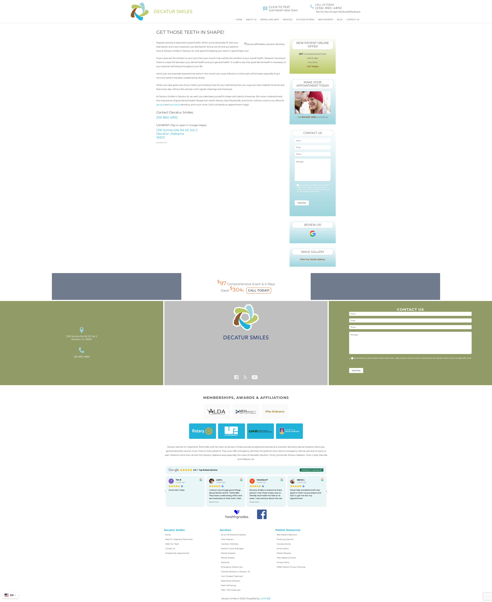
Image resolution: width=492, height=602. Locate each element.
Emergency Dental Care (232, 567)
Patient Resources (287, 530)
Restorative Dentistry (230, 581)
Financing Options (285, 539)
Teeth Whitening (228, 585)
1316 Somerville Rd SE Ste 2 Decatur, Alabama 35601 (176, 133)
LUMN (263, 598)
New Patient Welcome (287, 535)
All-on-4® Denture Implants (233, 535)
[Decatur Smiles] (161, 11)
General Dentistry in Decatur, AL (235, 571)
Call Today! (313, 66)
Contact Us (353, 19)
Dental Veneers (228, 558)
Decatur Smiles (174, 530)
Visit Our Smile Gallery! (312, 259)
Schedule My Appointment (177, 553)
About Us (251, 19)
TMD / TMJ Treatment (230, 590)
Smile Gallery (283, 548)
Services (287, 19)
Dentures (225, 562)
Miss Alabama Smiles (286, 558)
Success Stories (305, 19)
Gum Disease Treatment (232, 576)
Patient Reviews (284, 553)
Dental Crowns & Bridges (232, 548)
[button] (326, 491)
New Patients (325, 19)
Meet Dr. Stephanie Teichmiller (179, 539)
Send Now (301, 203)
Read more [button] (173, 502)
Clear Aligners (227, 539)
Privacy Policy (283, 562)
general (160, 104)
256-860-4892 (167, 117)
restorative (174, 104)
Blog (340, 19)
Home (239, 19)
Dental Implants (269, 19)
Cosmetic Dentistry (230, 544)
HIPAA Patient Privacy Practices (291, 567)
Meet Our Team (172, 544)
